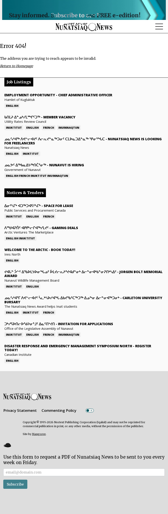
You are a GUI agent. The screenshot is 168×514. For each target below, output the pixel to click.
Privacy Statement (20, 410)
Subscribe (15, 484)
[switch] (89, 410)
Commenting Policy (59, 410)
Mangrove (39, 434)
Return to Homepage (16, 66)
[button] (7, 445)
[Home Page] (84, 26)
